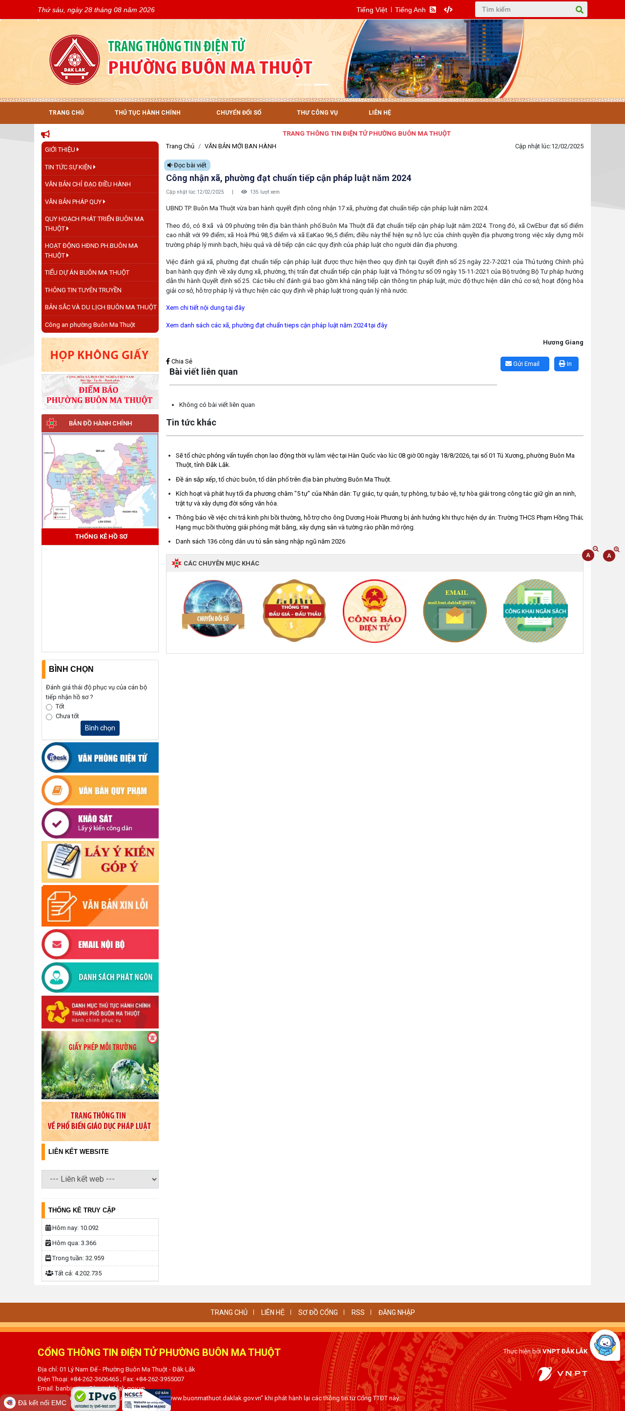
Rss (358, 1312)
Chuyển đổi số (238, 112)
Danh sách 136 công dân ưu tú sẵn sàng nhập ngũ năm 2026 (260, 541)
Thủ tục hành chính (148, 112)
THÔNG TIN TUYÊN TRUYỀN (83, 290)
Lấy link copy (181, 352)
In (568, 363)
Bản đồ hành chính (100, 423)
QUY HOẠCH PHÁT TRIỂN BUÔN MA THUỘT (94, 223)
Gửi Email (526, 363)
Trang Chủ (66, 112)
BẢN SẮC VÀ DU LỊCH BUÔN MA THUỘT (101, 307)
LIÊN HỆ (273, 1312)
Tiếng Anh (410, 10)
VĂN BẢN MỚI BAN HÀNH (240, 146)
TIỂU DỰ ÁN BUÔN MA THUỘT (87, 272)
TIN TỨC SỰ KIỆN (69, 167)
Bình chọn (100, 728)
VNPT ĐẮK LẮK (564, 1351)
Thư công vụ (317, 112)
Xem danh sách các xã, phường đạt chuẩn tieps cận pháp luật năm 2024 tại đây (276, 325)
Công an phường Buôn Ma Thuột (90, 324)
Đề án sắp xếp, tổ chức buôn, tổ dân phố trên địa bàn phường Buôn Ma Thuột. (284, 479)
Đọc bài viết (189, 165)
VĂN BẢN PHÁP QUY (74, 201)
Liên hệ (380, 112)
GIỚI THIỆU (61, 149)
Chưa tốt (67, 716)
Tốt (60, 706)
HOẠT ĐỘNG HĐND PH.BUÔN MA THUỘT (91, 250)
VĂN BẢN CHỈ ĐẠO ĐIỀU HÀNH (88, 184)
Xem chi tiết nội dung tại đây (205, 307)
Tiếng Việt (371, 10)
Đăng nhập (396, 1312)
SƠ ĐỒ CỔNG (318, 1312)
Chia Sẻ (181, 361)
